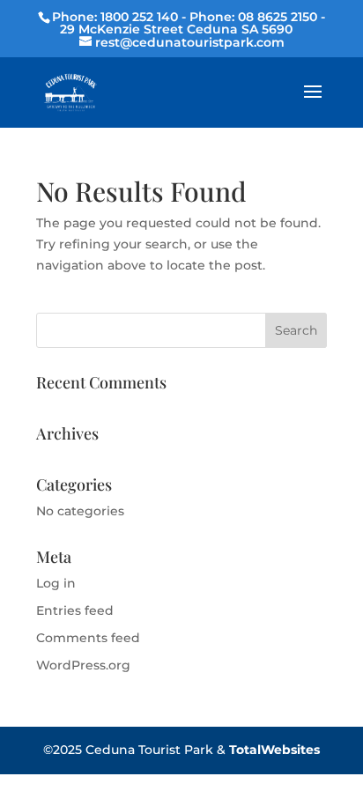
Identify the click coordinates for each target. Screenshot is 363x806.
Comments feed (88, 638)
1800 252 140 (139, 17)
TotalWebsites (274, 750)
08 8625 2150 (277, 17)
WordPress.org (83, 665)
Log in (56, 583)
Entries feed (75, 610)
